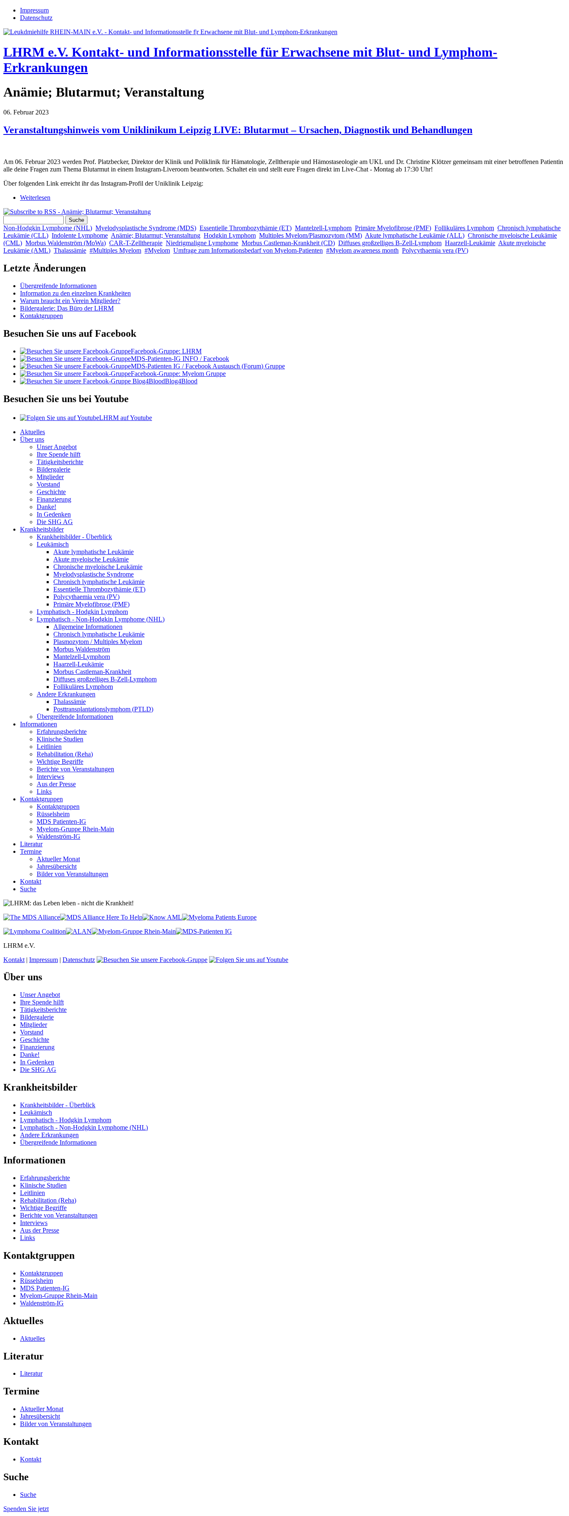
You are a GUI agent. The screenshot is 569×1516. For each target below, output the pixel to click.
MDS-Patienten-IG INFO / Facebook (180, 358)
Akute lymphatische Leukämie (93, 551)
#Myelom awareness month (362, 250)
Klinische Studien (60, 739)
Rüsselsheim (53, 814)
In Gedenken (54, 514)
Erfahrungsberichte (62, 731)
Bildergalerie (53, 469)
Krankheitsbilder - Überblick (74, 536)
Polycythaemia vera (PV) (435, 250)
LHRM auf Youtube (125, 417)
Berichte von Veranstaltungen (75, 769)
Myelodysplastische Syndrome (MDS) (145, 227)
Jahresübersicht (57, 866)
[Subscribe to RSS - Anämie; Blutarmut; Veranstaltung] (77, 211)
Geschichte (51, 491)
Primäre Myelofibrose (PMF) (393, 227)
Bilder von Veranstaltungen (72, 873)
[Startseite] (170, 31)
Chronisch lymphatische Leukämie (99, 581)
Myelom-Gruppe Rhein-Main (75, 829)
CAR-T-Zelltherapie (135, 242)
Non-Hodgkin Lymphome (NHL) (47, 227)
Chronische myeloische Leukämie (97, 566)
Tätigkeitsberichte (60, 461)
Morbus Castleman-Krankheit (92, 671)
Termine (31, 851)
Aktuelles (32, 431)
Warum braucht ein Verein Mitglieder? (70, 300)
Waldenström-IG (58, 836)
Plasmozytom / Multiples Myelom (97, 641)
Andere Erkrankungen (66, 694)
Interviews (50, 776)
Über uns (32, 439)
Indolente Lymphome (80, 235)
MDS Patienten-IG (61, 821)
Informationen (38, 724)
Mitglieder (50, 476)
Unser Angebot (57, 446)
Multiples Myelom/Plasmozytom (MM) (310, 235)
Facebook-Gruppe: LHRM (166, 351)
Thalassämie (70, 250)
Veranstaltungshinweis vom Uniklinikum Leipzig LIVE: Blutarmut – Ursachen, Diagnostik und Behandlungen (237, 129)
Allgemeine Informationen (87, 626)
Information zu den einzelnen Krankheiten (75, 293)
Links (44, 791)
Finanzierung (54, 499)
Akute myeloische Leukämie (91, 559)
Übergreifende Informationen (58, 285)
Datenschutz (36, 17)
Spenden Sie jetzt (26, 1508)
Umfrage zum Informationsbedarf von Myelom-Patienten (248, 250)
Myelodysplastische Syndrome (93, 574)
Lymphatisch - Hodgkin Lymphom (82, 611)
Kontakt (30, 881)
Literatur (31, 843)
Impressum (34, 10)
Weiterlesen (35, 197)
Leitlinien (49, 746)
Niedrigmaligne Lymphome (202, 242)
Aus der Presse (56, 784)
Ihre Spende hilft (58, 454)
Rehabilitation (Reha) (65, 754)
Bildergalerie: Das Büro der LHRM (67, 308)
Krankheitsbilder (42, 529)
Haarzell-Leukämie (470, 242)
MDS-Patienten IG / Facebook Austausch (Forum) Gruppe (208, 366)
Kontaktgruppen (41, 315)
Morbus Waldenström (81, 649)
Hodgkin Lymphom (230, 235)
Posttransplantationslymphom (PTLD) (103, 709)
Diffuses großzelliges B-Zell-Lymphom (390, 242)
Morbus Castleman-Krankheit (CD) (288, 242)
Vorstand (48, 484)
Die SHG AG (55, 521)
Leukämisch (53, 544)
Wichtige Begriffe (60, 761)
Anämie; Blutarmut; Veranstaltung (155, 235)
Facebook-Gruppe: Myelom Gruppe (178, 373)
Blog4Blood (181, 381)
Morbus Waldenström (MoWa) (65, 242)
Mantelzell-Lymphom (323, 227)
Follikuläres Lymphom (464, 227)
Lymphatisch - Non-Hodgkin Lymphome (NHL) (101, 619)
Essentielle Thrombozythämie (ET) (246, 227)
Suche (28, 888)
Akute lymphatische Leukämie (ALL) (414, 235)
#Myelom (157, 250)
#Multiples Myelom (115, 250)
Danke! (46, 506)
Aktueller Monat (58, 858)
